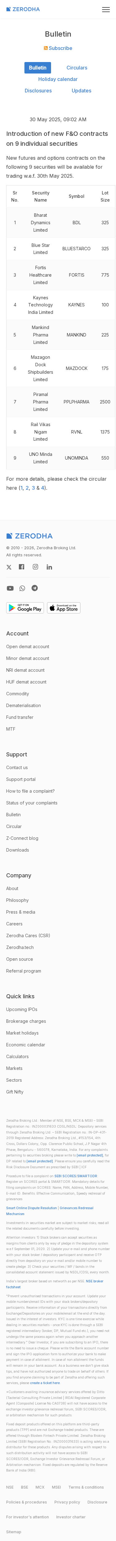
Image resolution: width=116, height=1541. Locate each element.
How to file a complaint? (30, 791)
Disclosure (97, 1502)
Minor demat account (27, 658)
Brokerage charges (26, 1021)
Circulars (77, 68)
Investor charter (71, 1517)
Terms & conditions (86, 1487)
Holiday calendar (58, 79)
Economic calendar (25, 1044)
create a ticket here (45, 1383)
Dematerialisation (23, 705)
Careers (14, 923)
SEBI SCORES (65, 1176)
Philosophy (17, 900)
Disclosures (38, 90)
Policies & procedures (26, 1502)
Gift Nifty (15, 1091)
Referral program (23, 970)
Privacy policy (67, 1502)
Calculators (17, 1056)
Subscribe (60, 48)
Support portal (21, 779)
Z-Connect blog (22, 838)
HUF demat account (26, 681)
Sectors (14, 1080)
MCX (40, 1487)
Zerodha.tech (20, 947)
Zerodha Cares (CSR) (28, 935)
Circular (14, 826)
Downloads (17, 850)
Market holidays (22, 1032)
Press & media (20, 912)
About (12, 888)
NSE (10, 1487)
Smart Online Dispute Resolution (31, 1208)
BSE (24, 1487)
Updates (81, 90)
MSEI (56, 1487)
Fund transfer (19, 717)
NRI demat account (25, 670)
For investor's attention (27, 1517)
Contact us (17, 767)
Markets (14, 1068)
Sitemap (13, 1532)
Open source (19, 959)
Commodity (17, 693)
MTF (10, 729)
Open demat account (27, 646)
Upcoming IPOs (21, 1009)
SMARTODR (87, 1176)
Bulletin (37, 68)
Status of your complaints (32, 802)
